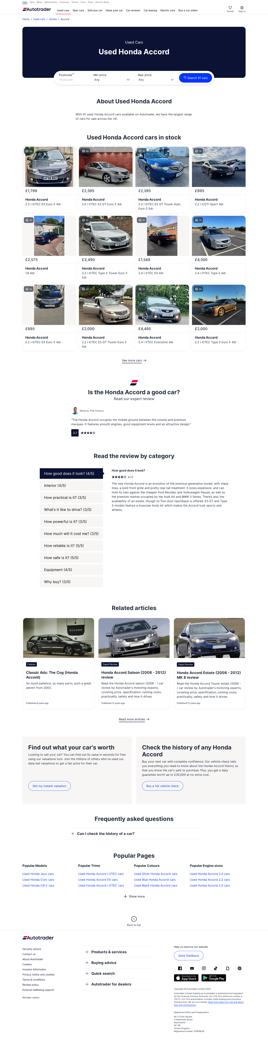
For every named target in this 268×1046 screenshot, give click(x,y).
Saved (230, 11)
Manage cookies (30, 997)
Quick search (103, 973)
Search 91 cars (197, 78)
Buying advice (103, 963)
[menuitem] (63, 10)
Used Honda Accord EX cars (98, 879)
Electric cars (167, 10)
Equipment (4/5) (58, 570)
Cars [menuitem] (24, 2)
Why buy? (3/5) (57, 582)
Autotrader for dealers (111, 984)
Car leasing (150, 10)
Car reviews (133, 10)
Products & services (109, 952)
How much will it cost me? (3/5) (71, 533)
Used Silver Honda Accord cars (155, 874)
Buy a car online (187, 10)
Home (25, 19)
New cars (78, 10)
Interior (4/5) (55, 485)
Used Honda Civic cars (38, 879)
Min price (100, 75)
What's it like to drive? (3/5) (68, 509)
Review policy (30, 984)
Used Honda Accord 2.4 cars (210, 874)
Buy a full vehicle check (162, 786)
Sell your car (95, 10)
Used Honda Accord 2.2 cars (210, 879)
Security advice (31, 948)
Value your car (114, 10)
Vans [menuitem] (32, 2)
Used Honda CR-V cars (38, 885)
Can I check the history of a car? (106, 833)
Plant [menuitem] (90, 2)
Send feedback (188, 955)
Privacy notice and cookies (38, 974)
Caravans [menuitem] (64, 2)
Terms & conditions (33, 979)
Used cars (63, 10)
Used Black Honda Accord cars (155, 885)
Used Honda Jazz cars (38, 874)
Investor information (34, 969)
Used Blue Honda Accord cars (155, 879)
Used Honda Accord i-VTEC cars (101, 874)
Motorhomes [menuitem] (50, 2)
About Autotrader (32, 959)
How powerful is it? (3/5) (65, 521)
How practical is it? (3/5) (65, 497)
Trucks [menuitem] (74, 2)
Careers (27, 964)
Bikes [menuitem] (39, 2)
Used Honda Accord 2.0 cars (210, 885)
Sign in (241, 11)
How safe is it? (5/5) (61, 558)
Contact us (28, 954)
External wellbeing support (38, 989)
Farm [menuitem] (83, 2)
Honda (53, 19)
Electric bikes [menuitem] (102, 2)
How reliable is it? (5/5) (64, 546)
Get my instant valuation (49, 786)
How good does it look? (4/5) (69, 473)
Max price (145, 75)
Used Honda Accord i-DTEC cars (101, 885)
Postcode (65, 75)
